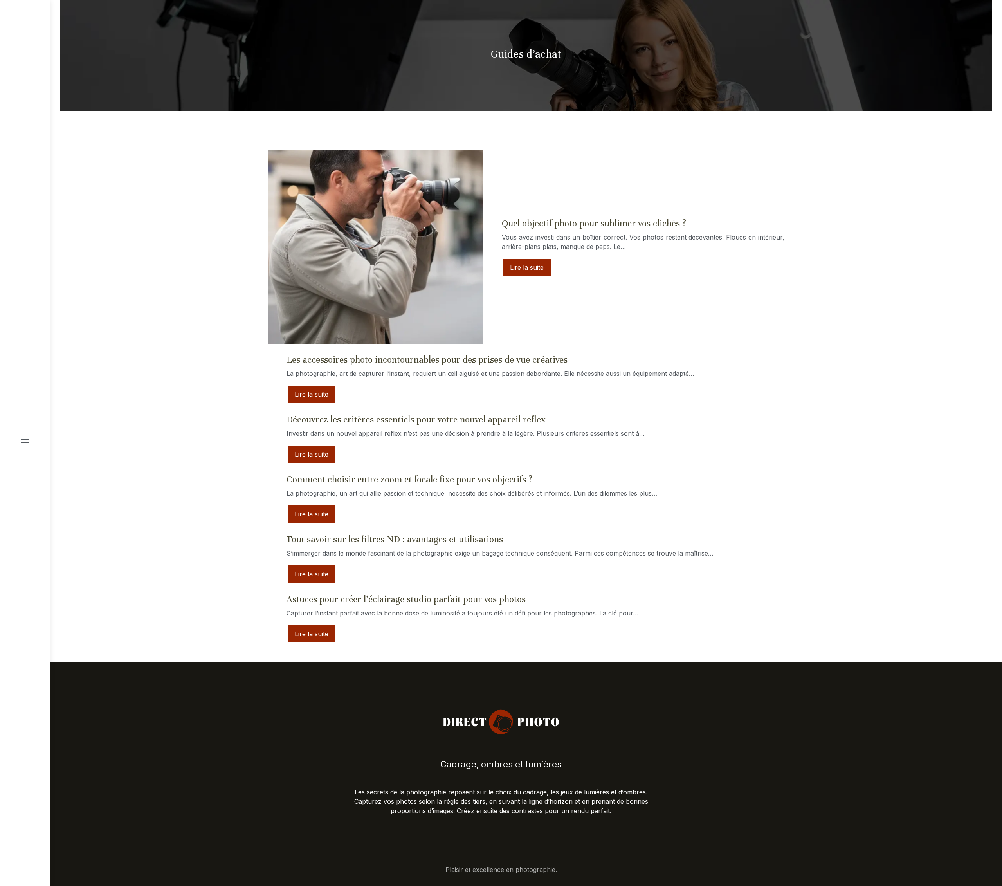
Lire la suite (527, 267)
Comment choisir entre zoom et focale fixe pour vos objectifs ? (409, 479)
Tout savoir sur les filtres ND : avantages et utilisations (395, 539)
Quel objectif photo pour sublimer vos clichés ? (594, 223)
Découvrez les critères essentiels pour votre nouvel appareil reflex (416, 419)
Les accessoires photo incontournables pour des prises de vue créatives (427, 359)
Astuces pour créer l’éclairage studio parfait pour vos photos (406, 599)
